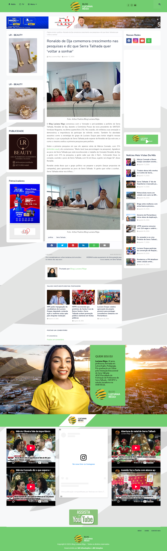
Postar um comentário (55, 340)
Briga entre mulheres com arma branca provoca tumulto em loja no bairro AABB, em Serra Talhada (147, 205)
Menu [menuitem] (32, 4)
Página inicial (51, 32)
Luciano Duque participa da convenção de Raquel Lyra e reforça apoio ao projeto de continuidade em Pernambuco (146, 249)
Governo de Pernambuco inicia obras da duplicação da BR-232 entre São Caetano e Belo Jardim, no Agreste (147, 216)
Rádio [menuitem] (13, 4)
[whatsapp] (148, 40)
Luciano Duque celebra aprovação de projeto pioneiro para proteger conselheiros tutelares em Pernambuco (107, 311)
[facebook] (129, 40)
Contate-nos (156, 531)
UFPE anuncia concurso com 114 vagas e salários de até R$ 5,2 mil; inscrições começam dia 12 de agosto (147, 227)
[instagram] (135, 40)
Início (140, 531)
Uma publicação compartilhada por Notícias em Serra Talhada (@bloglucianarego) (93, 492)
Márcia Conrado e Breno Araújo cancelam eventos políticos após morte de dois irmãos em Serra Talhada (147, 160)
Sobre (147, 531)
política (59, 32)
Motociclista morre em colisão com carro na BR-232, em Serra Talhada (147, 194)
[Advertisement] (142, 88)
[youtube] (142, 40)
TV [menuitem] (23, 4)
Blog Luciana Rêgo (54, 56)
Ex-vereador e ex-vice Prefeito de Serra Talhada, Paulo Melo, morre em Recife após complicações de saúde (147, 238)
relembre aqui (53, 149)
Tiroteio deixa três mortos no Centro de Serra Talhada (147, 172)
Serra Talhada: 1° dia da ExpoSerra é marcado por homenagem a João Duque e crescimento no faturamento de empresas (147, 183)
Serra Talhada (61, 237)
